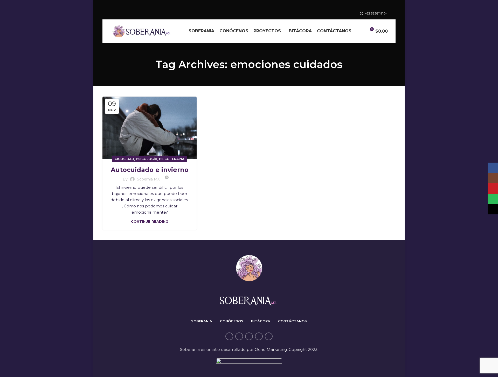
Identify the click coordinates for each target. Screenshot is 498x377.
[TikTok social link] (269, 336)
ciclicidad (124, 159)
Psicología (146, 159)
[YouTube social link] (249, 336)
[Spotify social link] (259, 336)
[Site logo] (141, 30)
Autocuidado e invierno (150, 169)
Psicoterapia (171, 159)
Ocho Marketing (271, 349)
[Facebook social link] (229, 336)
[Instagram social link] (239, 336)
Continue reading (149, 221)
